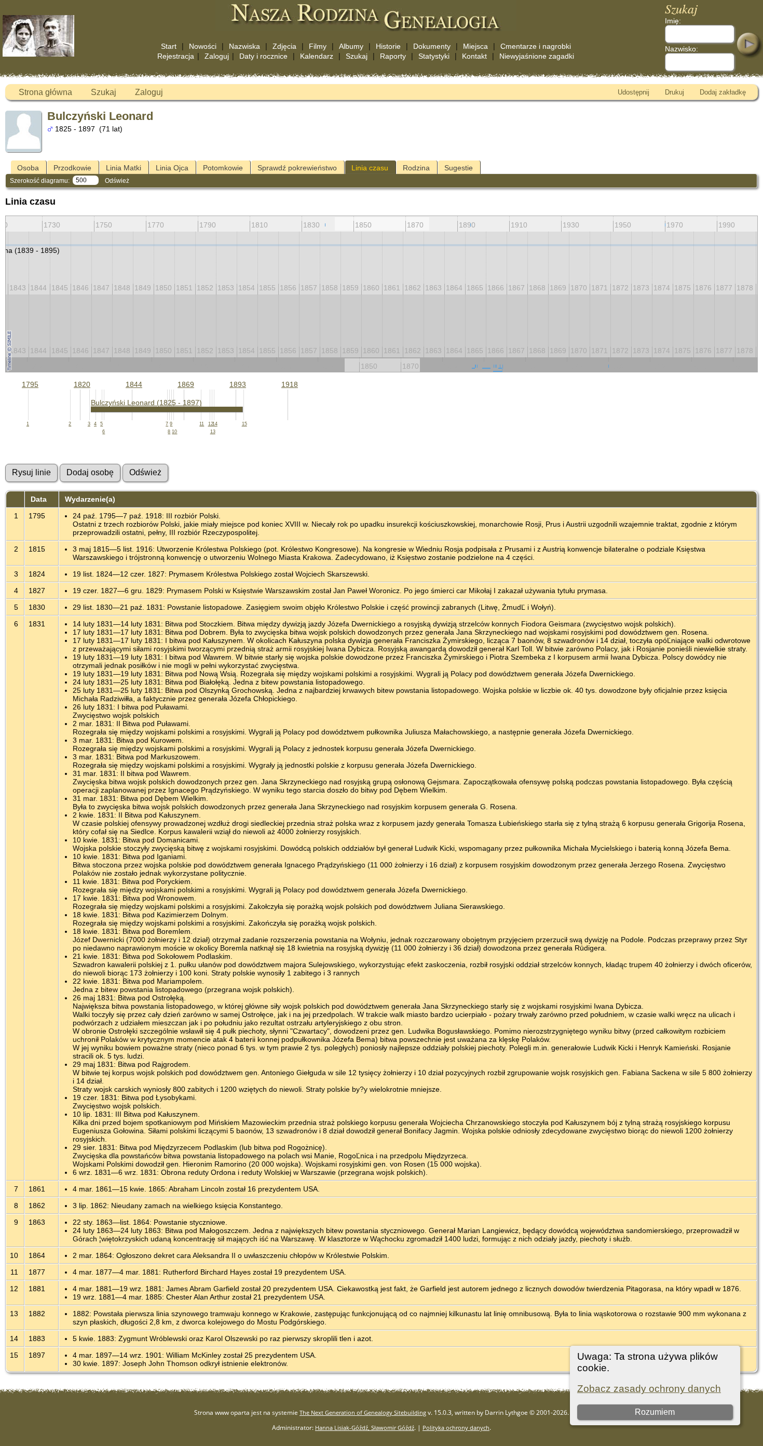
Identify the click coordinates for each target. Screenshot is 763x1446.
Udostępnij (633, 92)
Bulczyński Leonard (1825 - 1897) (146, 402)
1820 (82, 384)
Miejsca (475, 46)
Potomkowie (223, 168)
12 (210, 423)
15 (244, 423)
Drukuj (674, 92)
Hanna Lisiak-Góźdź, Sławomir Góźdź (364, 1427)
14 (214, 423)
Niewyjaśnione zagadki (536, 56)
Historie (388, 46)
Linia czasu (369, 168)
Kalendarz (316, 56)
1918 (289, 384)
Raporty (393, 56)
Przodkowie (72, 168)
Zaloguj (217, 56)
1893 (237, 384)
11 (201, 423)
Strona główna (45, 92)
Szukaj (356, 56)
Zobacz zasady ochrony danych (649, 1388)
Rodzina (416, 168)
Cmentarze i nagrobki (535, 46)
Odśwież (117, 180)
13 (212, 431)
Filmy (317, 46)
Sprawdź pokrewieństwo (297, 168)
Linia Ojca (172, 168)
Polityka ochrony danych (456, 1427)
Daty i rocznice (263, 56)
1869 (186, 384)
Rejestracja (175, 56)
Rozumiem (655, 1412)
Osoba (28, 168)
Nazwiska (244, 46)
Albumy (351, 46)
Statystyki (433, 56)
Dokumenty (432, 46)
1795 (30, 384)
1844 (134, 384)
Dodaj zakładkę (723, 92)
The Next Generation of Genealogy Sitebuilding (362, 1412)
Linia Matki (123, 168)
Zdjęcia (284, 46)
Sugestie (458, 168)
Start (168, 46)
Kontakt (474, 56)
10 (174, 431)
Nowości (202, 46)
